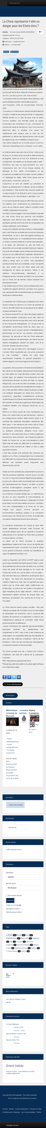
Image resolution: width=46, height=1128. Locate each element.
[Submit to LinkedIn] (19, 677)
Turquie (19, 941)
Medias (11, 1109)
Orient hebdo (15, 1065)
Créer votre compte (16, 805)
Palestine (35, 938)
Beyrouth (24, 938)
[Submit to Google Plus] (9, 677)
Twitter (38, 1112)
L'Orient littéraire (12, 1024)
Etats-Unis (14, 52)
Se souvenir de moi (15, 895)
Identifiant (9, 872)
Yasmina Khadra (23, 945)
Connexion (10, 900)
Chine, (6, 52)
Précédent (10, 695)
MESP (8, 1002)
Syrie (19, 935)
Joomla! (5, 1098)
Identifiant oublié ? (13, 909)
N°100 (23, 1030)
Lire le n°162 (18, 1027)
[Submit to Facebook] (5, 677)
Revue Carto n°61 (12, 1040)
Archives (16, 1030)
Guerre (23, 951)
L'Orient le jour (11, 951)
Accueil (5, 1109)
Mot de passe (11, 883)
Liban (9, 934)
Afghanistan (11, 938)
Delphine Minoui (21, 948)
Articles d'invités (35, 1109)
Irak (11, 941)
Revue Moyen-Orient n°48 (16, 1034)
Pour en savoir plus (34, 728)
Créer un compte (12, 905)
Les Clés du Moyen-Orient (16, 999)
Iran (27, 935)
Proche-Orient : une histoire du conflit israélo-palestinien (20, 1072)
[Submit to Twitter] (14, 677)
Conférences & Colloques (11, 1112)
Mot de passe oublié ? (14, 912)
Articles (17, 35)
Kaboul (33, 948)
